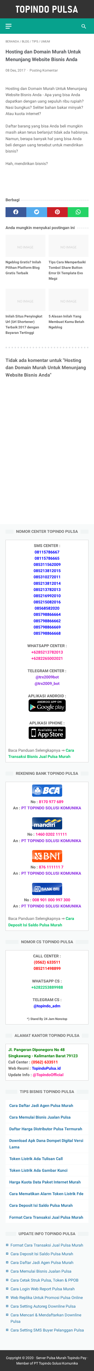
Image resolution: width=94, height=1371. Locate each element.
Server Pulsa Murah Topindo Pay (61, 1358)
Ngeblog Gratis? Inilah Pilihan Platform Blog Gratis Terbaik (23, 267)
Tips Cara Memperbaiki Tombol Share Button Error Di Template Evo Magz (67, 270)
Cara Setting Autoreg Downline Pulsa (43, 1306)
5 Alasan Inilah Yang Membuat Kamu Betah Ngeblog (66, 321)
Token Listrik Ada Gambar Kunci (38, 1170)
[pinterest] (57, 212)
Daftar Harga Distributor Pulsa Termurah (45, 1129)
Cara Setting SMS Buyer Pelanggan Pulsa (47, 1330)
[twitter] (36, 212)
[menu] (9, 26)
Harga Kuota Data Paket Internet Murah (45, 1182)
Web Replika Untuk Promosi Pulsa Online (47, 1297)
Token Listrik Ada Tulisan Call (36, 1158)
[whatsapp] (78, 212)
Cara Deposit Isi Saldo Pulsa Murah (41, 1205)
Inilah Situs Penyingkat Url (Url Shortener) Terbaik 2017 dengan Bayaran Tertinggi (24, 324)
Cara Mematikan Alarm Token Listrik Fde (46, 1193)
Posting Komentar (44, 70)
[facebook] (16, 212)
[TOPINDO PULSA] (47, 9)
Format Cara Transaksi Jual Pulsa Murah (46, 1217)
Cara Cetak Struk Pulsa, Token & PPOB (44, 1280)
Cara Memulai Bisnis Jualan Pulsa (40, 1117)
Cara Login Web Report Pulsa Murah (43, 1289)
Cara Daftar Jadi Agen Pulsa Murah (41, 1105)
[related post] (25, 246)
